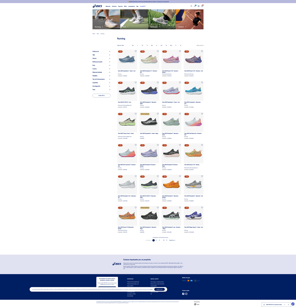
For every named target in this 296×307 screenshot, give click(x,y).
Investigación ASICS (131, 293)
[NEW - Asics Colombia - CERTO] (93, 34)
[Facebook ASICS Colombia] (183, 294)
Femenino (114, 6)
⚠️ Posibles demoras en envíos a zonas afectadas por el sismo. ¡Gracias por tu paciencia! (148, 1)
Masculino (108, 6)
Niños (125, 6)
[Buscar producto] (191, 6)
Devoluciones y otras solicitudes (157, 283)
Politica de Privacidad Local (133, 283)
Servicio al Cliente (154, 291)
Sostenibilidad (130, 296)
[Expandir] (285, 305)
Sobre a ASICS (130, 285)
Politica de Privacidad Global (133, 281)
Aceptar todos (159, 289)
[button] (148, 240)
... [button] (161, 240)
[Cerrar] (288, 305)
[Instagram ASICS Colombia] (186, 294)
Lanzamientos (131, 6)
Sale (137, 6)
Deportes (120, 6)
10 (163, 240)
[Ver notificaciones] (195, 6)
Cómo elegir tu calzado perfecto (157, 281)
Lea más (151, 289)
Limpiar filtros (101, 95)
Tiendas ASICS (154, 285)
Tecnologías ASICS (131, 291)
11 (166, 240)
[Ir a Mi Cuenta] (198, 6)
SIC (151, 293)
